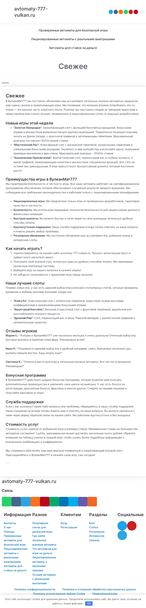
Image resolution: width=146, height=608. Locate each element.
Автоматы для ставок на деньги (73, 48)
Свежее (5, 83)
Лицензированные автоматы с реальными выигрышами (73, 39)
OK (89, 603)
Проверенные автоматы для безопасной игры (73, 30)
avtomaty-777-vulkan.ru (29, 481)
